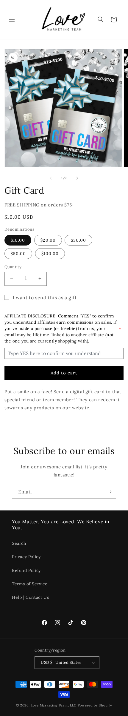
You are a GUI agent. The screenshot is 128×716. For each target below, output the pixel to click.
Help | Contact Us (30, 597)
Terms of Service (30, 584)
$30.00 (78, 240)
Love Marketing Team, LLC (54, 705)
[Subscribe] (109, 492)
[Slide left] (50, 178)
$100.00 (50, 253)
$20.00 (48, 240)
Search (19, 543)
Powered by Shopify (95, 705)
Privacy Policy (26, 556)
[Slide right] (77, 178)
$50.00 (18, 253)
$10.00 (18, 240)
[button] (11, 19)
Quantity (12, 266)
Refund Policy (26, 570)
